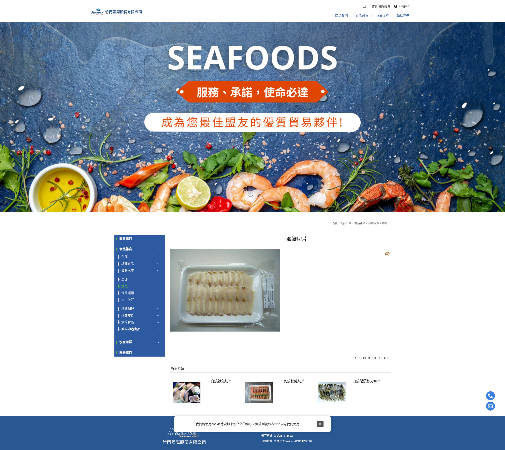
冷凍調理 (127, 308)
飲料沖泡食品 (130, 329)
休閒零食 (127, 315)
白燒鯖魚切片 (221, 381)
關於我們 (125, 238)
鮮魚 (384, 223)
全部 (124, 257)
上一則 (361, 358)
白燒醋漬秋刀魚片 (367, 381)
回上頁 (372, 358)
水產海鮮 (125, 342)
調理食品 (127, 264)
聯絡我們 (125, 352)
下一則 (382, 358)
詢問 (388, 254)
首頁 (335, 223)
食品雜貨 (359, 223)
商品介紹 (346, 223)
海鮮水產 (373, 223)
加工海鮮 (127, 300)
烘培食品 (127, 322)
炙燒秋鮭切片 (294, 381)
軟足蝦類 (127, 293)
